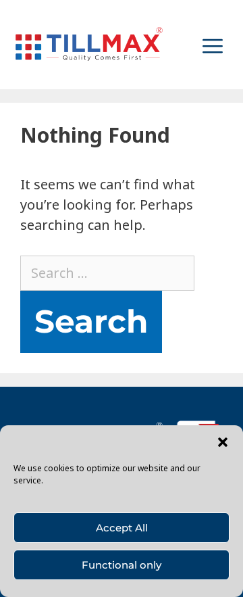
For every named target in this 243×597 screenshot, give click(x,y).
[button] (223, 442)
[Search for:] (107, 273)
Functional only (121, 564)
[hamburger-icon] (213, 44)
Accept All (122, 527)
